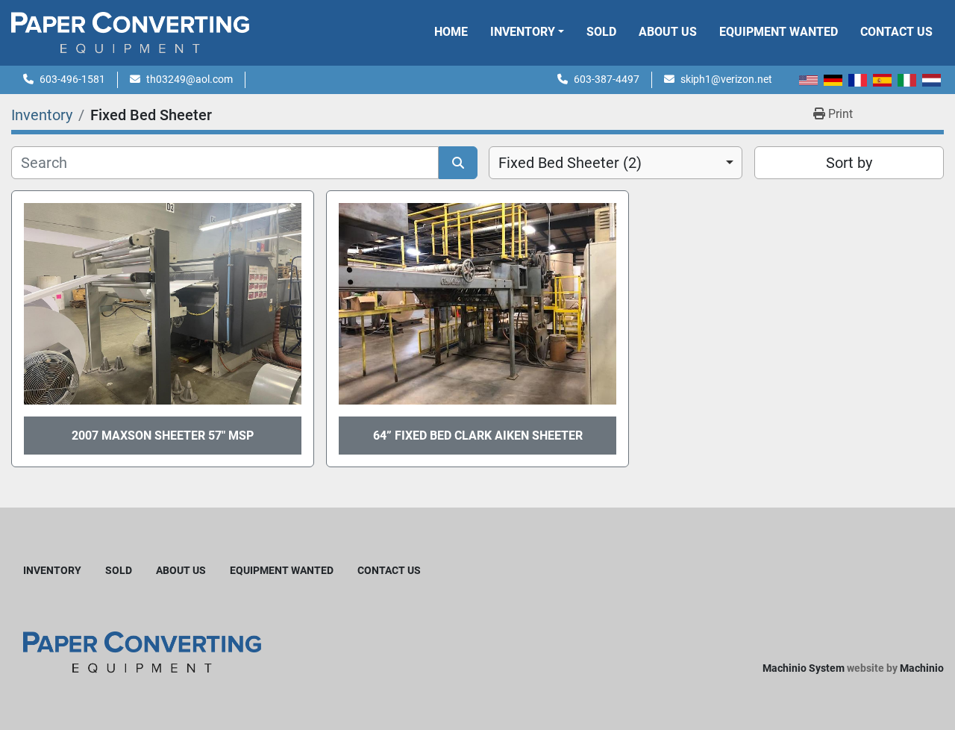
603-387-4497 (606, 79)
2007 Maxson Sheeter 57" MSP (163, 435)
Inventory (522, 32)
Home (451, 32)
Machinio (922, 668)
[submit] (458, 162)
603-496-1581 (72, 79)
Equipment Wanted (778, 32)
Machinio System (804, 668)
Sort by (849, 163)
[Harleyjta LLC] (142, 651)
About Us (668, 32)
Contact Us (896, 32)
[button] (527, 32)
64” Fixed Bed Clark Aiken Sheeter (478, 435)
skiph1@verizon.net (726, 79)
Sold (601, 32)
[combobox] (615, 162)
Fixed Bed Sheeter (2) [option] (570, 163)
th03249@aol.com (189, 79)
